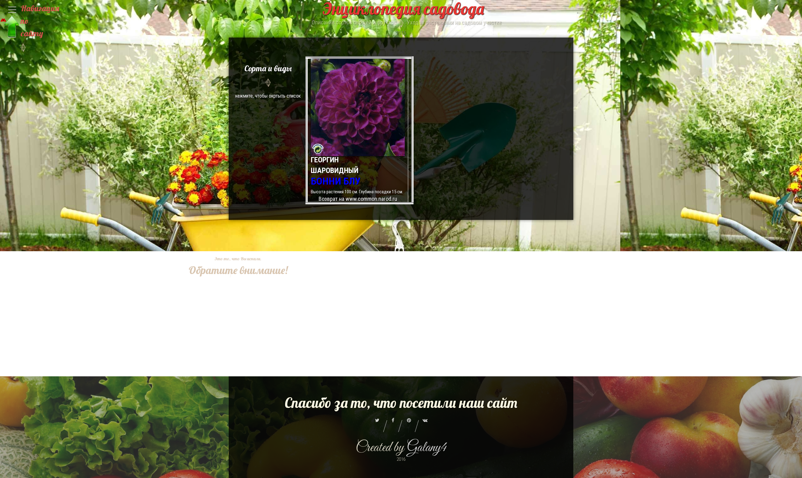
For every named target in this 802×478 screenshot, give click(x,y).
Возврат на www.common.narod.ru (358, 199)
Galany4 (427, 448)
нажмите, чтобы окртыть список (268, 81)
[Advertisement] (233, 371)
